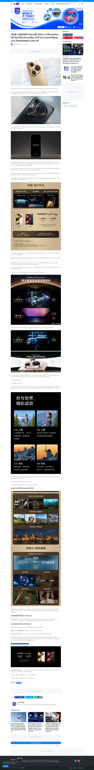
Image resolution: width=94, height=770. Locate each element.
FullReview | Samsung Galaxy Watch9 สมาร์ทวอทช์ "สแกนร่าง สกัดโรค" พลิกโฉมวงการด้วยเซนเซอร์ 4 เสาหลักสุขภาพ (72, 60)
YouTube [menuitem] (46, 3)
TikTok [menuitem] (52, 3)
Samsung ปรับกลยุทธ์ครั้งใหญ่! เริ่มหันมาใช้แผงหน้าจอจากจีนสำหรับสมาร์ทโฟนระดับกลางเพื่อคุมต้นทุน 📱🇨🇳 (77, 69)
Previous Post (14, 746)
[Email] (41, 697)
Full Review (72, 105)
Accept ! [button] (5, 766)
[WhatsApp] (35, 697)
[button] (79, 4)
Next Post (58, 746)
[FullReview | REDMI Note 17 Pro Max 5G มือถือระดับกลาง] (53, 717)
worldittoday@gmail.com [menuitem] (63, 3)
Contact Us (80, 768)
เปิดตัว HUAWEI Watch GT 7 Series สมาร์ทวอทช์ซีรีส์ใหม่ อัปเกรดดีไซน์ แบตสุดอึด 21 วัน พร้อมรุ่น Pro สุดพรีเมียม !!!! (77, 77)
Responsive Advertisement (35, 51)
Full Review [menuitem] (29, 3)
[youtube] (81, 1)
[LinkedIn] (38, 697)
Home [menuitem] (22, 3)
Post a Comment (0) (36, 742)
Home (12, 31)
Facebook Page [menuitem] (38, 3)
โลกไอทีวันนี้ (20, 702)
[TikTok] (82, 761)
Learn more (12, 763)
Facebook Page (14, 0)
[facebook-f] (75, 761)
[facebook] (79, 1)
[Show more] (44, 697)
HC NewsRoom (18, 681)
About (75, 768)
